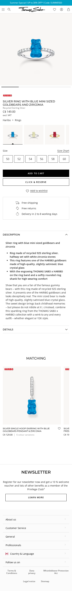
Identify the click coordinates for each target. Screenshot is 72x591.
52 (19, 159)
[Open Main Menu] (3, 9)
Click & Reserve (35, 182)
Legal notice (29, 581)
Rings (18, 120)
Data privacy (31, 572)
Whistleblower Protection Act (56, 572)
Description (11, 234)
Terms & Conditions (11, 572)
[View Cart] (68, 9)
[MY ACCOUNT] (61, 9)
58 (53, 159)
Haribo (7, 120)
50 (7, 159)
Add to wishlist (39, 190)
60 (64, 159)
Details (8, 329)
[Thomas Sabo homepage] (9, 9)
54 (30, 159)
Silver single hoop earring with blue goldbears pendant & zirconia (26, 429)
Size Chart (63, 150)
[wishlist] (54, 9)
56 (41, 159)
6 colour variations (25, 434)
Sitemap (45, 581)
